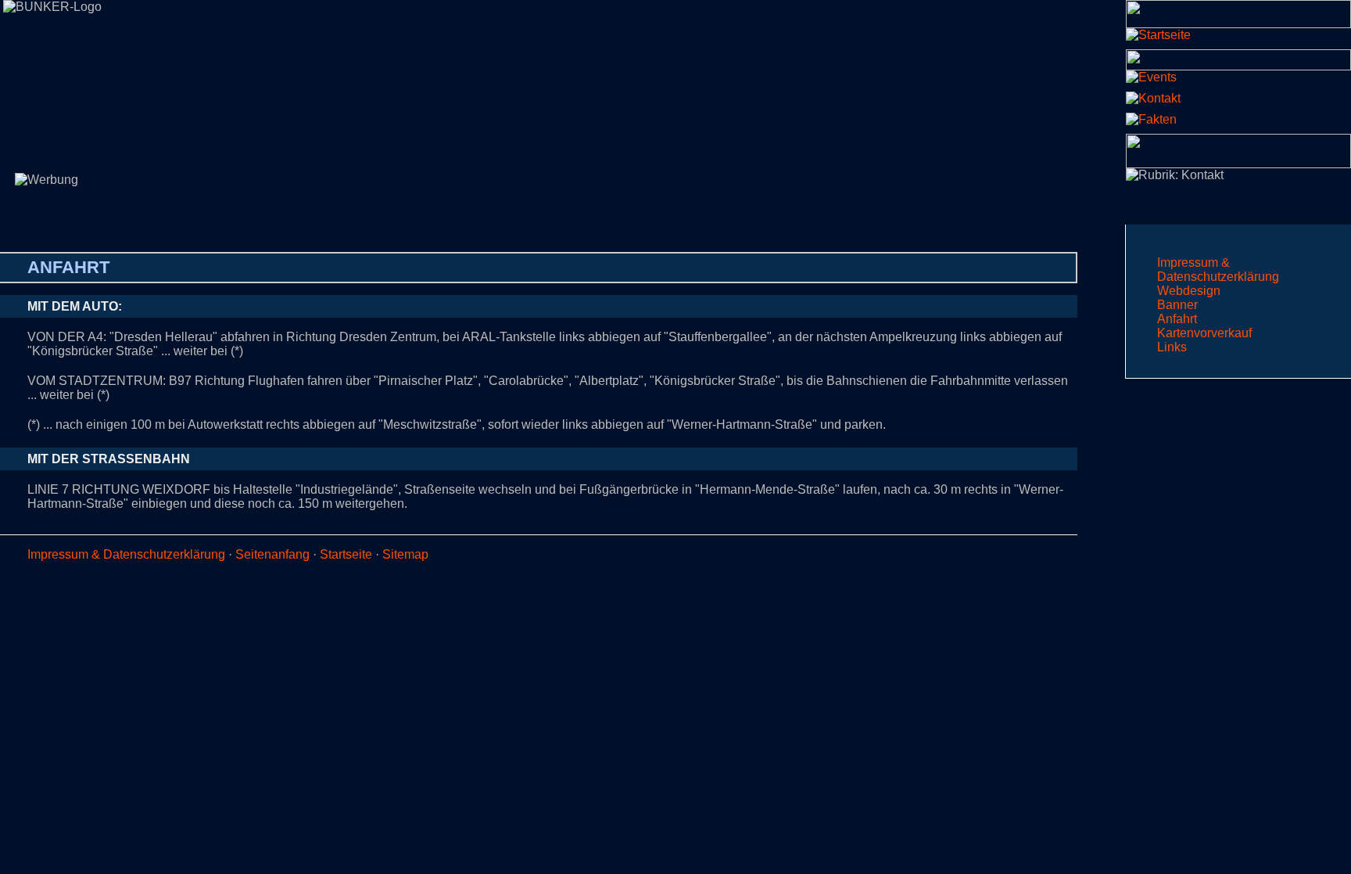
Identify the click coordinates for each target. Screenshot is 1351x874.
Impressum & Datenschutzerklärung (1218, 269)
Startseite (346, 554)
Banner (1177, 304)
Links (1172, 347)
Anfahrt (1177, 319)
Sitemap (405, 554)
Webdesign (1188, 290)
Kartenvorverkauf (1204, 333)
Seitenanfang (272, 554)
